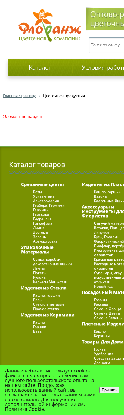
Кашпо (39, 322)
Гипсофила (42, 223)
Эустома (40, 232)
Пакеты (39, 272)
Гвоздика (41, 214)
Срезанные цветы (42, 184)
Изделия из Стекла (44, 288)
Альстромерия (46, 201)
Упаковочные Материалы (37, 249)
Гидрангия (42, 218)
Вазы (37, 299)
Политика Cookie (24, 409)
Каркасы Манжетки (50, 281)
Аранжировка (45, 241)
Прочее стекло (46, 308)
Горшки (39, 326)
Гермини (41, 210)
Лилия (39, 227)
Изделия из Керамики (48, 315)
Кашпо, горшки (46, 295)
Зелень (39, 236)
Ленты (39, 268)
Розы (37, 192)
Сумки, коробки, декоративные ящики (52, 261)
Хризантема (44, 196)
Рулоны (39, 277)
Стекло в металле (48, 304)
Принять (109, 390)
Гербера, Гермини (49, 205)
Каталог (40, 67)
